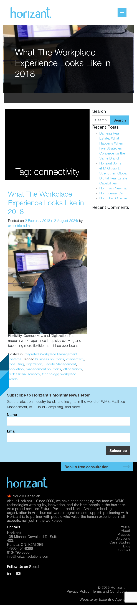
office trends (72, 369)
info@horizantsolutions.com (28, 557)
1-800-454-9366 (20, 548)
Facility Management (60, 364)
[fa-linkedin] (9, 573)
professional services (24, 374)
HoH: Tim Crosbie (113, 198)
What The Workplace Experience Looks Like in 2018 (46, 203)
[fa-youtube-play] (18, 573)
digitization (34, 364)
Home (125, 527)
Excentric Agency (113, 599)
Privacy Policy (78, 591)
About (125, 531)
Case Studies (120, 543)
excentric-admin (20, 226)
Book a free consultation (86, 467)
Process (124, 535)
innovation (16, 369)
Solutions (123, 539)
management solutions (43, 369)
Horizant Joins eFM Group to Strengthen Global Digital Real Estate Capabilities (113, 174)
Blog (126, 547)
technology (50, 374)
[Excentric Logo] (31, 12)
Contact (124, 550)
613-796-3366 (18, 552)
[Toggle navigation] (122, 12)
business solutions (49, 359)
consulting (16, 364)
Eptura (45, 509)
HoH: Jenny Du (111, 193)
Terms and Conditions (109, 591)
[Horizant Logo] (27, 482)
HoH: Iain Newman (113, 188)
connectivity (75, 359)
